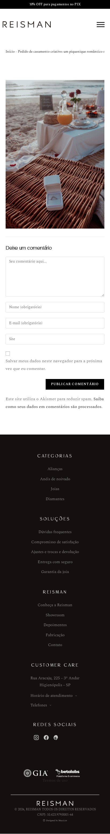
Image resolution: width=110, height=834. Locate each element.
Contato (55, 645)
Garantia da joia (55, 572)
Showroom (55, 615)
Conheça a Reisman (55, 605)
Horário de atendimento (51, 696)
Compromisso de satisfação (55, 542)
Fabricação (55, 635)
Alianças (55, 469)
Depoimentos (55, 625)
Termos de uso (55, 780)
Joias (55, 489)
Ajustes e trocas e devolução (55, 552)
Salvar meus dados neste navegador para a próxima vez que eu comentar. (54, 365)
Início (10, 51)
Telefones (38, 705)
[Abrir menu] (101, 24)
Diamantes (55, 499)
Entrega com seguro (55, 562)
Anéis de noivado (55, 479)
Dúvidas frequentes (55, 532)
